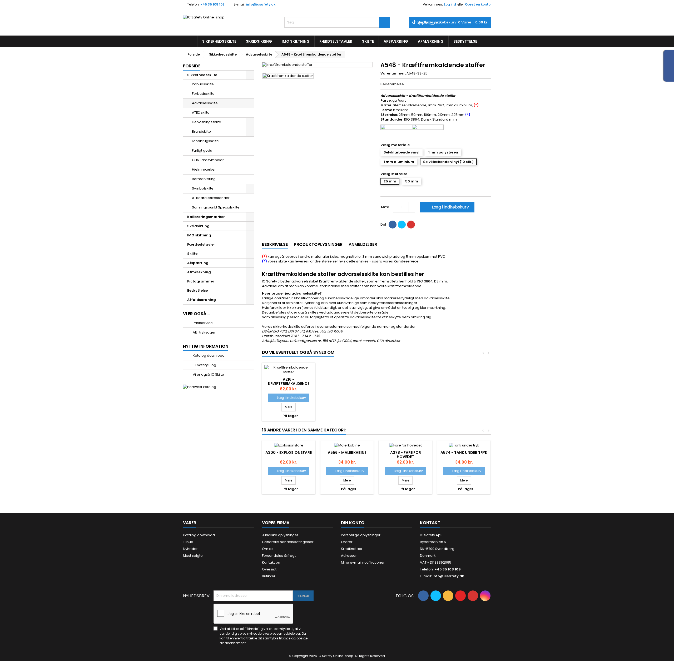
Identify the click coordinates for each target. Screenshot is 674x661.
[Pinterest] (411, 224)
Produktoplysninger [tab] (318, 244)
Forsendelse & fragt (279, 555)
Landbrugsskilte (205, 140)
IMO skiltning (296, 41)
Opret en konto (477, 4)
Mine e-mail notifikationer (363, 562)
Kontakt (430, 523)
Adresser (349, 555)
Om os (267, 548)
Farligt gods (202, 150)
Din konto (352, 523)
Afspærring (396, 41)
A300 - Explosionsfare (288, 452)
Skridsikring (259, 41)
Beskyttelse (465, 41)
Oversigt (269, 569)
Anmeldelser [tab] (363, 244)
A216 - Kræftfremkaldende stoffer (288, 383)
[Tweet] (402, 224)
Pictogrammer (200, 281)
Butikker (268, 576)
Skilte (368, 41)
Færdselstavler (335, 41)
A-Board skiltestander (211, 197)
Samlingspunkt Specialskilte (216, 207)
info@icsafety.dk (260, 4)
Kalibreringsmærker (206, 216)
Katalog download (208, 355)
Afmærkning (431, 41)
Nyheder (190, 548)
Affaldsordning (201, 299)
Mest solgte (193, 555)
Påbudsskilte (203, 84)
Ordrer (347, 541)
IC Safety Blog (204, 364)
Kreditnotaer (352, 548)
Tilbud (188, 541)
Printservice (202, 322)
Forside (191, 66)
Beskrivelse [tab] (275, 244)
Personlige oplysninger (360, 535)
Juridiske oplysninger (280, 535)
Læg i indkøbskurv (446, 207)
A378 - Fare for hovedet (405, 454)
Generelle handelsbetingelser (288, 541)
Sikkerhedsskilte (219, 41)
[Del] (393, 224)
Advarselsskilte (205, 103)
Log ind (450, 4)
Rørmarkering (204, 178)
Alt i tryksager (204, 332)
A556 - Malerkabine (347, 452)
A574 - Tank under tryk (463, 452)
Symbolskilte (203, 188)
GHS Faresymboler (208, 159)
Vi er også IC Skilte (208, 374)
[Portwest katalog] (199, 386)
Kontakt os (271, 562)
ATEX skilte (201, 112)
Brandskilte (201, 131)
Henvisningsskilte (206, 122)
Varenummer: (393, 73)
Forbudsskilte (203, 93)
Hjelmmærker (204, 169)
